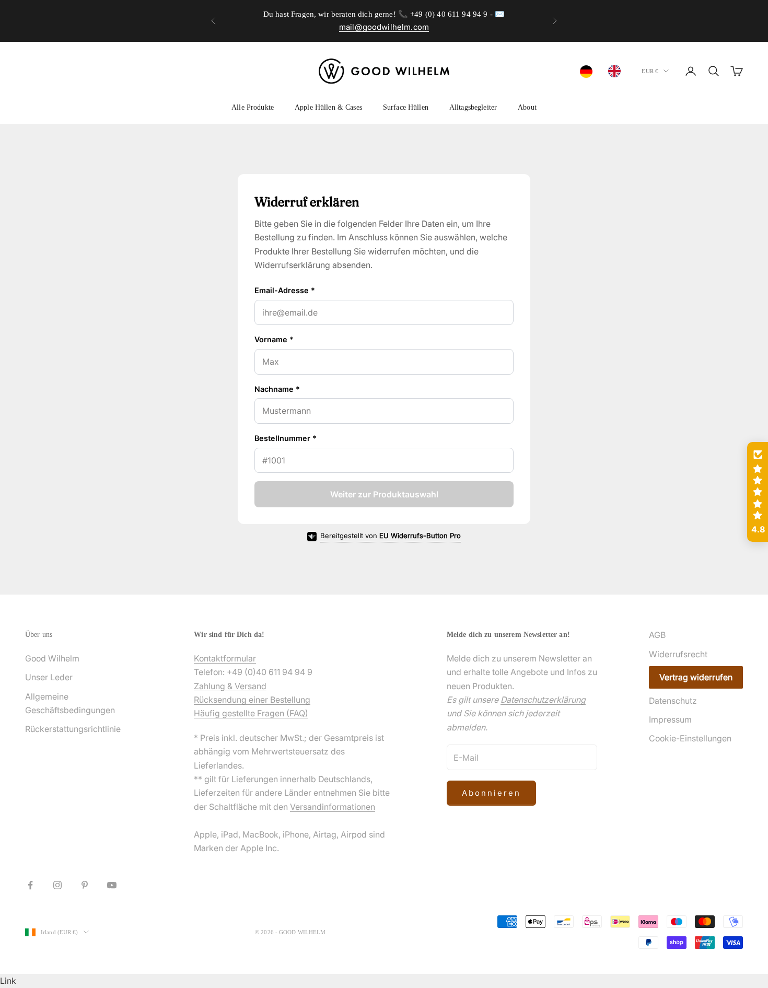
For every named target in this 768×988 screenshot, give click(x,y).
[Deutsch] (589, 71)
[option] (617, 71)
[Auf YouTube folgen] (112, 885)
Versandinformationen (332, 806)
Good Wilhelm (52, 658)
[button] (757, 492)
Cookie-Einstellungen (690, 738)
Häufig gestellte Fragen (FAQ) (251, 713)
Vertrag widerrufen (695, 677)
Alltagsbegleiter (473, 107)
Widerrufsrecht (678, 654)
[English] (617, 71)
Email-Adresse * (284, 290)
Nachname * (277, 389)
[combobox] (589, 71)
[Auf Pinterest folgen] (84, 885)
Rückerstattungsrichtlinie (73, 729)
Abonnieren (491, 793)
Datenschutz (673, 700)
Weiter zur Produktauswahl (384, 494)
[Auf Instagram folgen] (57, 885)
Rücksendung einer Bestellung (252, 699)
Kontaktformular (225, 658)
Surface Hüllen (405, 107)
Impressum (670, 719)
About (527, 107)
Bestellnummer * (285, 438)
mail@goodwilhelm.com (384, 27)
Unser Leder (49, 677)
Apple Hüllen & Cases (328, 107)
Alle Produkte (252, 107)
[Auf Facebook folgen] (30, 885)
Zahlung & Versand (230, 686)
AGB (657, 635)
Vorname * (274, 339)
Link (8, 980)
